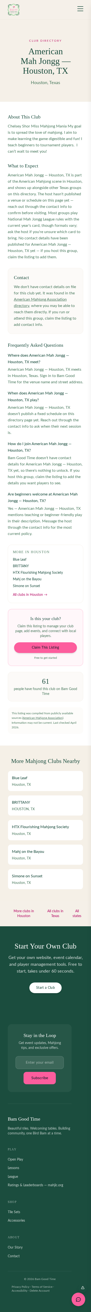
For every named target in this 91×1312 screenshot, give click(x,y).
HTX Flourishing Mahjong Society (38, 572)
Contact (14, 1256)
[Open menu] (80, 9)
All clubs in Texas (55, 914)
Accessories (16, 1220)
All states (77, 914)
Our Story (15, 1247)
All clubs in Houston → (30, 595)
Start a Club (45, 988)
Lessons (13, 1168)
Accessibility (19, 1290)
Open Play (15, 1159)
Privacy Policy (20, 1286)
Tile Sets (14, 1212)
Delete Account (40, 1290)
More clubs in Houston (24, 914)
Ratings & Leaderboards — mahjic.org (35, 1185)
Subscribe (39, 1078)
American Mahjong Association (43, 717)
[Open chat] (78, 1299)
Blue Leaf (19, 559)
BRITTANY (21, 566)
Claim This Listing (45, 647)
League (13, 1176)
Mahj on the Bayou (27, 579)
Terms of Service (42, 1286)
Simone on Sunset (26, 586)
